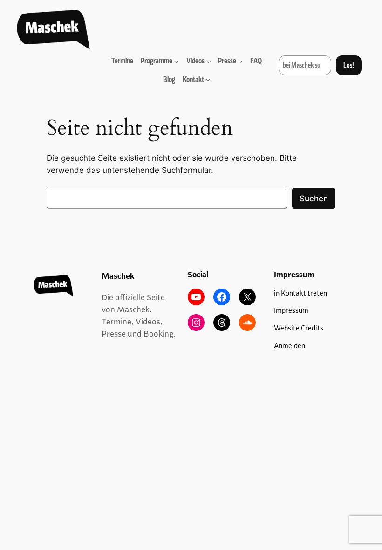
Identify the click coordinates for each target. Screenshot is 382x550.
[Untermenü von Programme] (176, 61)
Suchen (314, 198)
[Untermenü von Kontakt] (208, 79)
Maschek (118, 276)
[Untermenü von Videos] (208, 61)
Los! (348, 65)
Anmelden (289, 346)
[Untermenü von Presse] (240, 61)
